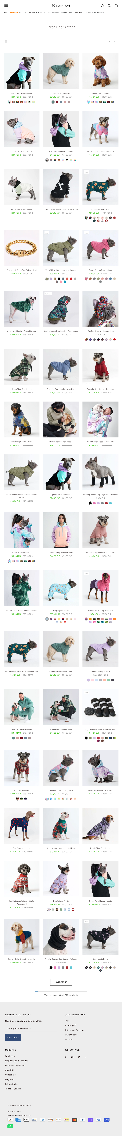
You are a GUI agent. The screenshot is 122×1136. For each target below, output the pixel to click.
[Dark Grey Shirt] (112, 680)
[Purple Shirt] (88, 680)
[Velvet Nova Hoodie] (112, 102)
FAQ (67, 1021)
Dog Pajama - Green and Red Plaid (61, 848)
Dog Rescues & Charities (16, 1060)
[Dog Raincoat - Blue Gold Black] (94, 619)
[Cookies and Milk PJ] (67, 619)
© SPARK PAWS (14, 1112)
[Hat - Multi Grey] (94, 339)
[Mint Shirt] (108, 680)
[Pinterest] (79, 1057)
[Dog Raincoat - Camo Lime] (106, 622)
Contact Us (10, 1075)
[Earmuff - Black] (51, 967)
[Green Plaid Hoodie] (21, 799)
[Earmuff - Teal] (71, 967)
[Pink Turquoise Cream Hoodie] (75, 160)
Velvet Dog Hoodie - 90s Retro (100, 790)
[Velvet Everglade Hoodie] (100, 102)
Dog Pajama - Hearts (21, 848)
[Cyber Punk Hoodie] (9, 102)
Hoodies (47, 12)
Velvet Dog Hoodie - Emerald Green (21, 331)
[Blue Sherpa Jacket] (110, 278)
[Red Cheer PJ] (114, 218)
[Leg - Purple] (98, 503)
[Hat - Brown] (102, 339)
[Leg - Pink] (94, 503)
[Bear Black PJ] (57, 909)
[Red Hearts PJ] (55, 619)
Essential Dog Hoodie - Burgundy (100, 389)
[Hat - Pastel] (110, 339)
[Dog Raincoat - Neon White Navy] (106, 619)
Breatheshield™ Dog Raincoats (100, 610)
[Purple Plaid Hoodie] (25, 799)
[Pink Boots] (102, 738)
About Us (9, 1070)
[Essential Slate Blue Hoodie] (61, 102)
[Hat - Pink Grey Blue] (106, 339)
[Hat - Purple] (90, 339)
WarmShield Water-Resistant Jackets (61, 270)
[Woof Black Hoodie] (90, 967)
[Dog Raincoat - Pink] (102, 619)
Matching (78, 12)
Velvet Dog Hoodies (100, 93)
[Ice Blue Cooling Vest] (51, 799)
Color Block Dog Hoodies (21, 93)
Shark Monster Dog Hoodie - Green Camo (61, 331)
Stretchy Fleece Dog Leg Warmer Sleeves (100, 494)
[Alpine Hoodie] (13, 102)
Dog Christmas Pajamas (100, 209)
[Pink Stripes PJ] (75, 619)
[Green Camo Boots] (106, 738)
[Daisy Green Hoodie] (98, 967)
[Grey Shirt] (100, 680)
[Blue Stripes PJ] (57, 622)
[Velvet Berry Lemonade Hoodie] (92, 102)
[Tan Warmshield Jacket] (55, 278)
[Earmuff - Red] (67, 967)
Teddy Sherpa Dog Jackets (100, 270)
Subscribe (13, 1038)
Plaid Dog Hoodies (21, 790)
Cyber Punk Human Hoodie (100, 901)
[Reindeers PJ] (110, 218)
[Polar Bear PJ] (106, 220)
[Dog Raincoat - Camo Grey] (110, 622)
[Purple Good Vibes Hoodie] (114, 967)
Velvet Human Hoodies (21, 552)
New (5, 12)
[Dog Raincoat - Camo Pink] (94, 622)
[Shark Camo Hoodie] (100, 970)
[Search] (109, 5)
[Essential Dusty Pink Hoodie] (65, 102)
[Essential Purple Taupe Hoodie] (69, 102)
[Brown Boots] (102, 741)
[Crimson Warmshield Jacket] (67, 278)
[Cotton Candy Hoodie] (25, 102)
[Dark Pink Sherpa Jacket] (86, 278)
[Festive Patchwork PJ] (98, 220)
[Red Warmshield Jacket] (71, 278)
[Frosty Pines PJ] (94, 220)
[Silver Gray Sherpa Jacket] (100, 281)
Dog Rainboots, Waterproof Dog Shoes (100, 729)
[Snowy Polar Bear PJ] (69, 909)
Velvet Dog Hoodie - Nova (21, 442)
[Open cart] (116, 5)
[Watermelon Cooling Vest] (63, 799)
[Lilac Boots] (94, 738)
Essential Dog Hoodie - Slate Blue (61, 389)
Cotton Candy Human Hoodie (61, 552)
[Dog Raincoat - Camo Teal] (102, 622)
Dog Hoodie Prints (100, 959)
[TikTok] (86, 1057)
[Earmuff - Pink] (55, 967)
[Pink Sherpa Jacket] (102, 278)
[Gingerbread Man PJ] (86, 218)
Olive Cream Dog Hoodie (21, 209)
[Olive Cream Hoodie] (29, 102)
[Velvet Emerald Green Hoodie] (104, 102)
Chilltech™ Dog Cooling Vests (61, 790)
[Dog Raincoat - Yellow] (90, 619)
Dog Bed (87, 12)
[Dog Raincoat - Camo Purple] (90, 622)
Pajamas (55, 12)
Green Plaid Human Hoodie (61, 729)
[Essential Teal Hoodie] (53, 102)
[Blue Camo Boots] (110, 738)
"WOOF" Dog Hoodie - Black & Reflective (61, 209)
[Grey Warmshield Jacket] (75, 278)
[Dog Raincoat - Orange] (114, 619)
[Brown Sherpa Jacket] (90, 278)
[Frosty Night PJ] (94, 218)
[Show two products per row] (6, 41)
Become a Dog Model (15, 1065)
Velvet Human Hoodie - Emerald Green (21, 610)
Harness (31, 12)
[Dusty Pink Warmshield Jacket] (61, 281)
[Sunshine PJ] (59, 619)
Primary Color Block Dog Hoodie (21, 959)
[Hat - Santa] (114, 339)
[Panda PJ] (53, 909)
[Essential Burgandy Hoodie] (57, 102)
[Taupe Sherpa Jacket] (106, 278)
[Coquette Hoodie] (86, 967)
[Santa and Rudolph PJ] (98, 218)
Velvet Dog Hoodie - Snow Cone (100, 151)
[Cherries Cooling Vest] (71, 799)
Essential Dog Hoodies (61, 93)
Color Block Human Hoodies (61, 151)
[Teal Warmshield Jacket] (65, 281)
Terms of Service (13, 1089)
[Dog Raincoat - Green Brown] (98, 619)
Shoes (70, 12)
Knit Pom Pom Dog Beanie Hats (100, 331)
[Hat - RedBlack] (98, 339)
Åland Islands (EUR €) (18, 1105)
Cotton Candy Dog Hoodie (21, 151)
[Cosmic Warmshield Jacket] (57, 281)
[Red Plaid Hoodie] (17, 799)
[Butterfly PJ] (65, 909)
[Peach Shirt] (104, 680)
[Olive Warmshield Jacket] (47, 278)
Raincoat (22, 12)
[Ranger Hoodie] (21, 102)
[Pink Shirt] (92, 680)
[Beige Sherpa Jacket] (114, 278)
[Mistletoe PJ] (106, 218)
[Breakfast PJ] (47, 619)
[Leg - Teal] (110, 503)
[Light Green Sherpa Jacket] (98, 278)
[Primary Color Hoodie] (17, 102)
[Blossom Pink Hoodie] (102, 967)
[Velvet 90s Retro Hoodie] (88, 102)
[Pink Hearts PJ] (65, 622)
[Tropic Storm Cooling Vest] (55, 799)
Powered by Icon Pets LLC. (19, 1115)
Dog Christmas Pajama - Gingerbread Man (21, 671)
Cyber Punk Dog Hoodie (61, 494)
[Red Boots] (98, 738)
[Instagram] (72, 1057)
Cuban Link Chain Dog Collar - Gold (21, 270)
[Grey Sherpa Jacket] (94, 278)
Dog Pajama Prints (61, 610)
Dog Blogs (10, 1079)
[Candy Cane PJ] (102, 218)
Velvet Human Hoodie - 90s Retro (100, 442)
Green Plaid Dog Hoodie (22, 389)
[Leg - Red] (106, 503)
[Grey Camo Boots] (114, 738)
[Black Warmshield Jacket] (59, 278)
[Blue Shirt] (96, 680)
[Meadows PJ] (71, 619)
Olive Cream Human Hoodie (60, 442)
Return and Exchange (75, 1030)
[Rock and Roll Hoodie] (110, 967)
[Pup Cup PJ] (61, 909)
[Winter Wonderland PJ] (102, 220)
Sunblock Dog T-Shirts (100, 671)
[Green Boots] (90, 738)
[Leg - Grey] (102, 503)
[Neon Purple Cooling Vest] (59, 799)
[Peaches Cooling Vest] (75, 799)
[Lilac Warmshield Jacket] (51, 278)
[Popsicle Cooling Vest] (67, 799)
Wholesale (10, 1056)
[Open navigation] (6, 5)
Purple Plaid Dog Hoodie (100, 848)
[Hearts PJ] (63, 619)
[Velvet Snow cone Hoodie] (96, 102)
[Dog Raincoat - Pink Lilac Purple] (86, 619)
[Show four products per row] (11, 41)
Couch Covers (98, 12)
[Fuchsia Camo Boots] (98, 741)
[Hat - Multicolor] (86, 339)
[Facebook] (66, 1057)
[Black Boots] (86, 738)
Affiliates (69, 1039)
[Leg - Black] (90, 503)
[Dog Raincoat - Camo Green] (98, 622)
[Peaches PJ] (61, 622)
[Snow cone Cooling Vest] (47, 799)
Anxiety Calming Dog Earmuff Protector (61, 959)
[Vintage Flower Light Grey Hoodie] (106, 967)
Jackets (64, 12)
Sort (111, 41)
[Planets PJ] (51, 619)
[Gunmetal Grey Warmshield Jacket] (63, 278)
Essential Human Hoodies (21, 729)
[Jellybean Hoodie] (33, 102)
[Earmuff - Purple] (59, 967)
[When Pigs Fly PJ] (49, 909)
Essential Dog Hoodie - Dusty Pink (100, 552)
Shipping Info (71, 1025)
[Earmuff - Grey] (63, 967)
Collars (39, 12)
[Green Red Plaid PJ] (90, 218)
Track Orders (71, 1035)
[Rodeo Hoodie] (94, 967)
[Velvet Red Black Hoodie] (108, 102)
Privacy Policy (11, 1084)
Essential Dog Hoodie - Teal (60, 671)
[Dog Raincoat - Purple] (110, 619)
